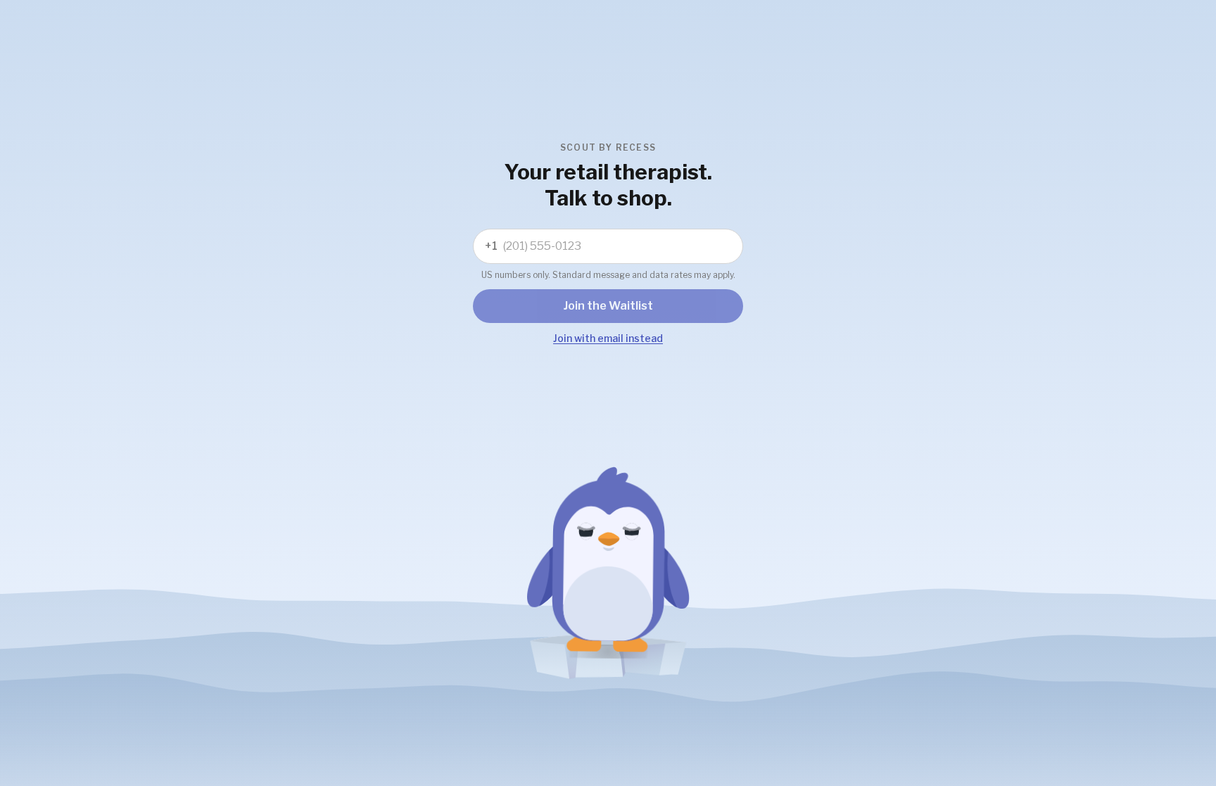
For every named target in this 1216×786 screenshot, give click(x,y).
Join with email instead (608, 338)
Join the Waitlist (608, 305)
